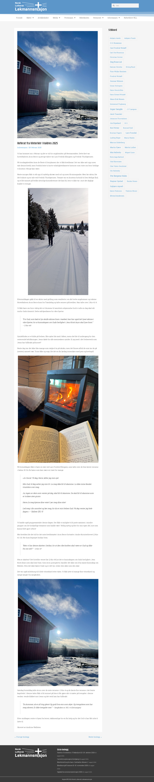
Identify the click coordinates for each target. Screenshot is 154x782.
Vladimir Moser (131, 191)
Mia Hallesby (115, 152)
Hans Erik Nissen (117, 99)
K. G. (126, 123)
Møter (29, 18)
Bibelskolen (84, 18)
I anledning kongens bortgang (68, 759)
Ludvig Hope (115, 138)
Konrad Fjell (128, 128)
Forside (19, 18)
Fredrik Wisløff (116, 76)
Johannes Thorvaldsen (118, 119)
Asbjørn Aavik (115, 38)
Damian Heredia (116, 67)
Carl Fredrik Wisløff (118, 48)
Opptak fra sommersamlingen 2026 (69, 772)
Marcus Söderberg (117, 142)
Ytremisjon (68, 18)
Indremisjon (22, 147)
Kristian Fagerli (116, 133)
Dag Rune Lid (116, 62)
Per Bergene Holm (118, 175)
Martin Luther (130, 147)
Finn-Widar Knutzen (118, 71)
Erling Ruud (130, 67)
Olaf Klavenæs (116, 161)
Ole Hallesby (115, 171)
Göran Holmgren (116, 86)
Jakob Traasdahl (116, 114)
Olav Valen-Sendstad (118, 166)
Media (55, 18)
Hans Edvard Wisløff (117, 95)
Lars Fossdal (131, 133)
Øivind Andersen (117, 196)
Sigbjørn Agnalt (116, 186)
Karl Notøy (114, 128)
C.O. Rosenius (116, 43)
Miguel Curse (130, 152)
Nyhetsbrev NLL (130, 18)
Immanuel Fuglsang (118, 104)
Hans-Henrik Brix (116, 90)
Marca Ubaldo (129, 138)
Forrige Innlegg (21, 737)
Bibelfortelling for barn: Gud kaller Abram (72, 762)
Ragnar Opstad (116, 181)
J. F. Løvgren (132, 109)
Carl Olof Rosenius (117, 53)
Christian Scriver (116, 57)
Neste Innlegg (95, 737)
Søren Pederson (116, 191)
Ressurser (97, 18)
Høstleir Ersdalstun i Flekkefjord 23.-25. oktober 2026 (76, 753)
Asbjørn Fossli (130, 38)
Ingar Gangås (116, 109)
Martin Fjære (115, 147)
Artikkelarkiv (43, 18)
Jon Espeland (115, 123)
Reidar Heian (132, 181)
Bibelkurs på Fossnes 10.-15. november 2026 (72, 765)
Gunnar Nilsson (116, 81)
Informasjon (113, 18)
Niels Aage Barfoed (117, 157)
